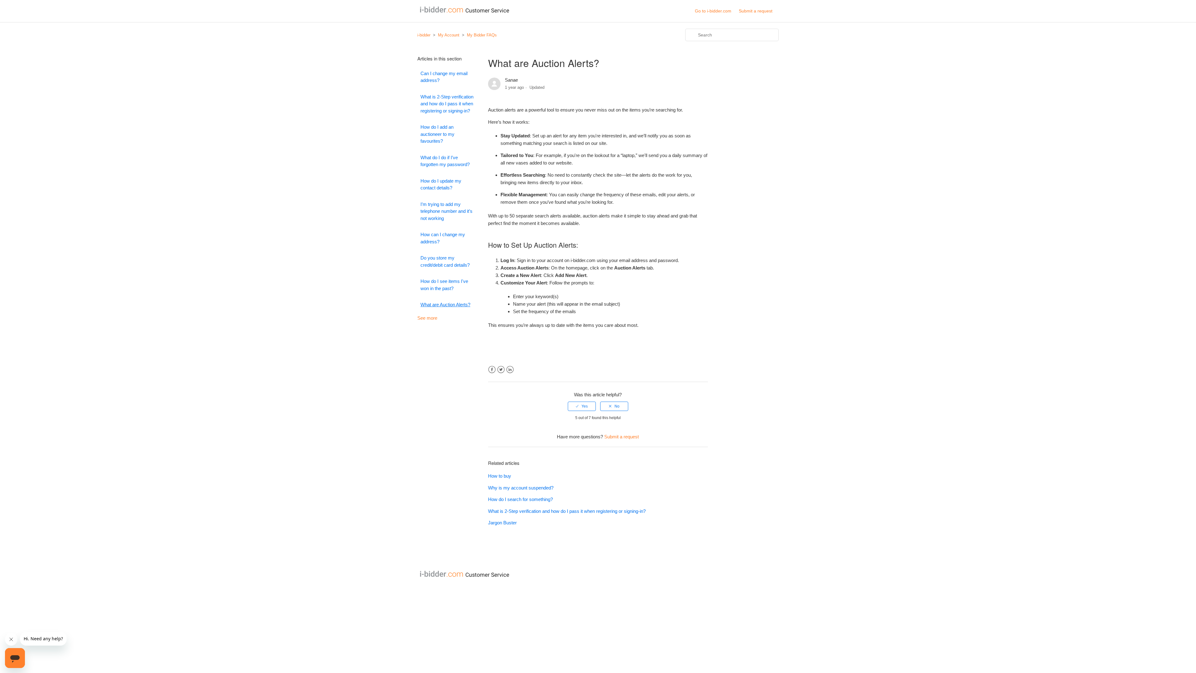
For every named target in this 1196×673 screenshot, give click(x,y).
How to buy (499, 476)
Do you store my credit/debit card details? (445, 261)
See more (427, 318)
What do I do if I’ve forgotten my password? (445, 161)
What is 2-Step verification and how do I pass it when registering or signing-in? (446, 103)
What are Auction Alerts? (445, 304)
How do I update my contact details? (440, 184)
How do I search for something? (520, 499)
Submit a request (755, 10)
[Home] (463, 12)
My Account (448, 35)
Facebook (492, 370)
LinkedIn (510, 370)
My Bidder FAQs (482, 35)
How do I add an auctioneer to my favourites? (437, 134)
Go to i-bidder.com (713, 10)
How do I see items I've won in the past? (444, 285)
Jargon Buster (502, 522)
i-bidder (423, 35)
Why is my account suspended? (520, 487)
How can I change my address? (442, 238)
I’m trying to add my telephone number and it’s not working (446, 211)
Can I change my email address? (443, 77)
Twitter (501, 370)
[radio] (582, 406)
